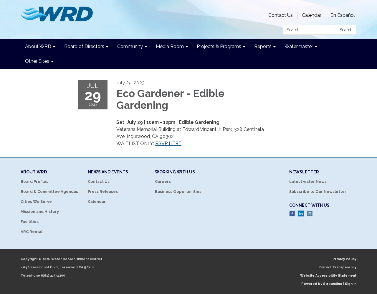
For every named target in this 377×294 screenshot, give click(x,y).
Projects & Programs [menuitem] (219, 46)
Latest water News (308, 181)
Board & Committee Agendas (49, 191)
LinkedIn (301, 213)
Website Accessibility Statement (328, 275)
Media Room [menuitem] (170, 46)
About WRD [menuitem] (38, 46)
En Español (342, 15)
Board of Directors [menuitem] (84, 46)
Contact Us (280, 15)
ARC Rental (31, 231)
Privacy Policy (344, 259)
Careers (163, 181)
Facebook (292, 213)
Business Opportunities (178, 191)
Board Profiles (34, 181)
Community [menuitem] (130, 46)
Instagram (310, 213)
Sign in (350, 284)
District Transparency (337, 267)
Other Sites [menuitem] (37, 61)
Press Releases (103, 191)
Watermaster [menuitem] (299, 46)
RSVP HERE (168, 143)
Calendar (311, 15)
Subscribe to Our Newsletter (317, 191)
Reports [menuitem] (263, 46)
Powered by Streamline (321, 284)
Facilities (30, 221)
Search (346, 29)
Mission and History (40, 211)
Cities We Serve (36, 201)
